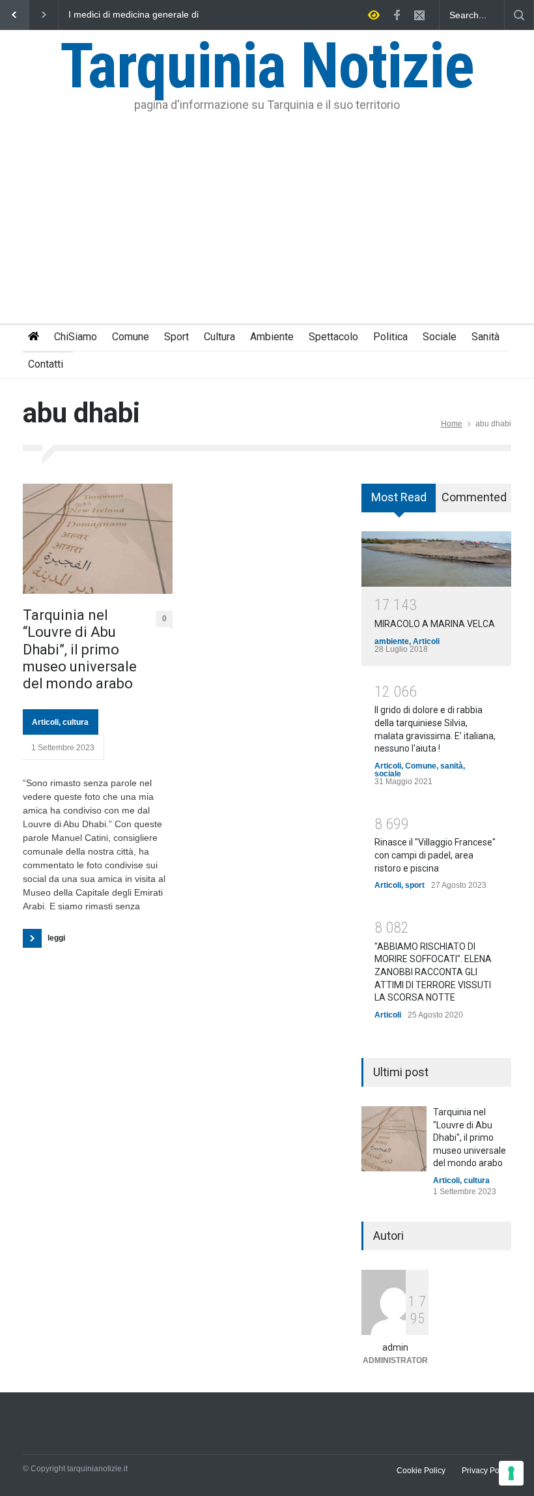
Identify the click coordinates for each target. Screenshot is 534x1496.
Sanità (485, 336)
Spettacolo (333, 336)
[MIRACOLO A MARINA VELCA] (436, 558)
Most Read (399, 497)
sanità (451, 765)
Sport (176, 336)
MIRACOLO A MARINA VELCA (434, 624)
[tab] (398, 502)
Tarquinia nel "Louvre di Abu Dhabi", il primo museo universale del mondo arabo (469, 1137)
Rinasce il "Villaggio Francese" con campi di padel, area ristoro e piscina (435, 855)
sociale (387, 773)
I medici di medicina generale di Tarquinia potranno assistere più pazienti (134, 15)
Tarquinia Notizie (267, 65)
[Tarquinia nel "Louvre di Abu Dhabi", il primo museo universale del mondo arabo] (394, 1138)
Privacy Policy (486, 1470)
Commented (474, 497)
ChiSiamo (75, 336)
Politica (390, 336)
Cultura (219, 336)
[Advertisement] (267, 225)
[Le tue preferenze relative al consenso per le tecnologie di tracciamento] (511, 1473)
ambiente (391, 641)
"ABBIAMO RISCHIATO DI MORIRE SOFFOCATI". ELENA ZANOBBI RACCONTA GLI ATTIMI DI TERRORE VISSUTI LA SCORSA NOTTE (433, 972)
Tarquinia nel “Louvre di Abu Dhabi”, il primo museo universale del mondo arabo (80, 649)
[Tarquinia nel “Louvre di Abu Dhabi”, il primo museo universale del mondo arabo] (98, 539)
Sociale (440, 336)
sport (415, 885)
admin (395, 1347)
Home (451, 423)
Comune (130, 336)
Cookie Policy (421, 1470)
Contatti (45, 364)
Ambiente (272, 336)
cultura (76, 722)
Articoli (45, 722)
